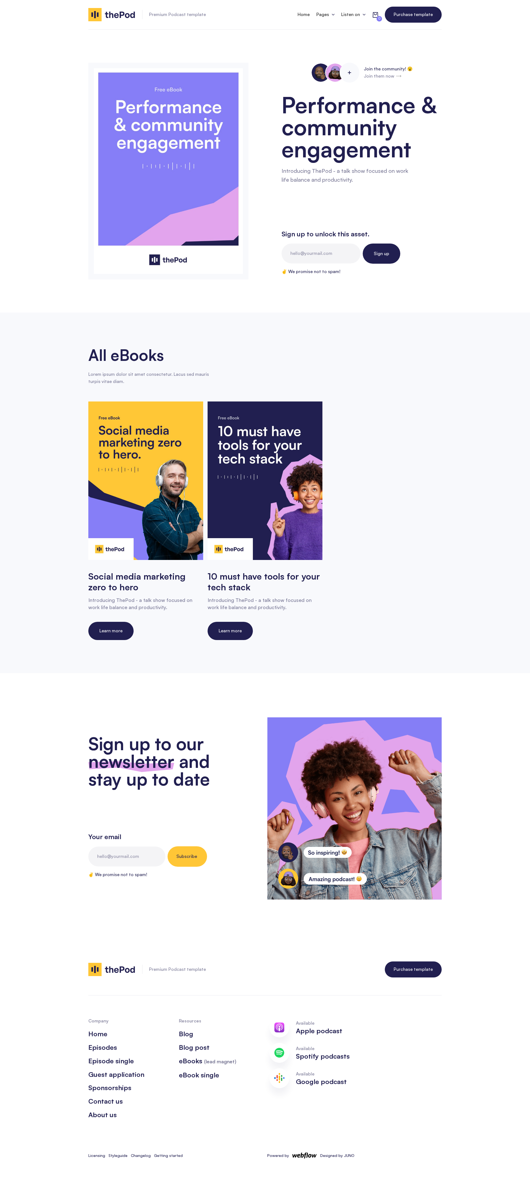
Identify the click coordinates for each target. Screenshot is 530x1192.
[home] (112, 14)
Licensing (96, 1155)
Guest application (116, 1075)
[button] (325, 15)
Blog (186, 1034)
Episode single (111, 1061)
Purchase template (413, 14)
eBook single (199, 1075)
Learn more (111, 630)
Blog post (194, 1047)
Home (304, 14)
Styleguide (118, 1155)
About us (102, 1115)
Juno (349, 1155)
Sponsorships (109, 1088)
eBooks (207, 1061)
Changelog (141, 1155)
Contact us (105, 1101)
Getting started (168, 1155)
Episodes (102, 1047)
